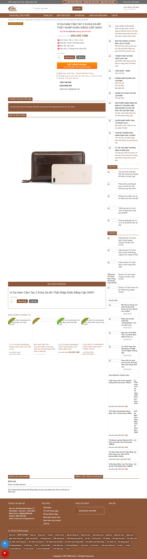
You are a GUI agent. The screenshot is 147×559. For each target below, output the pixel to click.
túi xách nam (132, 538)
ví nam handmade (43, 549)
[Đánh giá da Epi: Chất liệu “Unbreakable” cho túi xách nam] (114, 323)
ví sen (67, 549)
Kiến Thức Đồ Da (63, 15)
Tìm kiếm (77, 8)
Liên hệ (115, 15)
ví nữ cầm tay (57, 549)
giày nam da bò (32, 538)
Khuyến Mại (79, 15)
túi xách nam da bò (36, 542)
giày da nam (119, 535)
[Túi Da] (13, 8)
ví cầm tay (93, 76)
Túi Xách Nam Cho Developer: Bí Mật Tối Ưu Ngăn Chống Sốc (129, 350)
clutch (50, 535)
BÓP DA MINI (23, 535)
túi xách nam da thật (54, 542)
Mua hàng (70, 57)
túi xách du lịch (118, 538)
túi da (87, 538)
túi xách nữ (111, 542)
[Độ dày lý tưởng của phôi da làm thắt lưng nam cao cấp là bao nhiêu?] (114, 309)
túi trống (106, 538)
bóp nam (41, 535)
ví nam (127, 545)
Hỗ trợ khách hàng (50, 514)
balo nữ (12, 535)
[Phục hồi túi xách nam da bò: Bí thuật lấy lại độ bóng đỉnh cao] (114, 365)
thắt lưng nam (58, 538)
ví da (36, 545)
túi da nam (96, 538)
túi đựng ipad (123, 542)
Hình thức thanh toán (51, 517)
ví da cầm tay (58, 545)
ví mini (120, 545)
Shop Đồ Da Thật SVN (87, 511)
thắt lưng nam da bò (75, 538)
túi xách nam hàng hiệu (74, 542)
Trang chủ (47, 15)
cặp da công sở (72, 535)
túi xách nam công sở (17, 542)
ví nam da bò (28, 549)
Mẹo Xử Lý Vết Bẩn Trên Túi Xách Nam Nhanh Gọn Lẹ (128, 335)
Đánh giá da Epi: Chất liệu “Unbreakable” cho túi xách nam (128, 322)
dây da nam (85, 535)
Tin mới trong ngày (50, 511)
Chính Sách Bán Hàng (98, 15)
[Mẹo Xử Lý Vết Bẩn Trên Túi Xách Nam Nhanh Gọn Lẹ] (114, 337)
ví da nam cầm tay (71, 78)
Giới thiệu (47, 507)
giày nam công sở (16, 538)
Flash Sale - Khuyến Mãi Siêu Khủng (28, 20)
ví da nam (94, 545)
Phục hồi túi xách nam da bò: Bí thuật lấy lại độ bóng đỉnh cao (129, 363)
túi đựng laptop (15, 545)
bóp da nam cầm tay (72, 76)
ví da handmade (71, 545)
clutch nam (85, 76)
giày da (109, 535)
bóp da (33, 535)
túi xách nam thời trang (95, 542)
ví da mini (84, 545)
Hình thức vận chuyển (52, 520)
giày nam (130, 535)
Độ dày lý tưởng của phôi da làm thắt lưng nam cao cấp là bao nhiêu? (129, 308)
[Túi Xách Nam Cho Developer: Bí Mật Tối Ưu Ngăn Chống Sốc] (114, 351)
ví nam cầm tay (15, 549)
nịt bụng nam (45, 538)
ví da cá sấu (45, 545)
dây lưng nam (98, 535)
